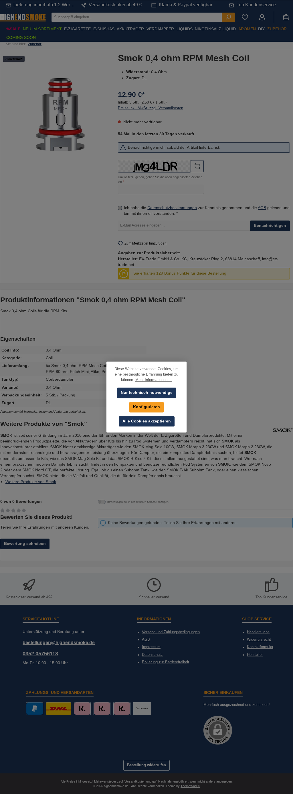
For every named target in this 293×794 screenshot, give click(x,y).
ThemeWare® (190, 786)
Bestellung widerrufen (146, 765)
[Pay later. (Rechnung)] (121, 708)
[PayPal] (34, 708)
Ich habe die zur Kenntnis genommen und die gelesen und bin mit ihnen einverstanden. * (207, 211)
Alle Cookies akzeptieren (146, 421)
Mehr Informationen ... (153, 380)
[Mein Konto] (262, 17)
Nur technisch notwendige (147, 392)
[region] (60, 114)
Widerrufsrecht (259, 640)
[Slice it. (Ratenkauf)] (82, 708)
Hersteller (255, 655)
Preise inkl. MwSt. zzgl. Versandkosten (150, 108)
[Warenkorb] (286, 17)
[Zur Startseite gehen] (23, 17)
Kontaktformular (260, 647)
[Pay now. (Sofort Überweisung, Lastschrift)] (102, 708)
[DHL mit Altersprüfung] (58, 708)
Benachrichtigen (270, 225)
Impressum (151, 647)
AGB (262, 208)
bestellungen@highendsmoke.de (59, 642)
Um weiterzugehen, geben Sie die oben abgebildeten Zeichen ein (160, 179)
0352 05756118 (40, 653)
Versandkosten (134, 781)
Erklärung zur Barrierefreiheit (165, 662)
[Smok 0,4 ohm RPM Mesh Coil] (60, 114)
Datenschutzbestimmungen (172, 208)
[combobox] (137, 17)
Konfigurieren (146, 407)
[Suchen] (228, 17)
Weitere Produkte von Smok (30, 482)
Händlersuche (258, 632)
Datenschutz (152, 655)
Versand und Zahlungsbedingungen (171, 632)
